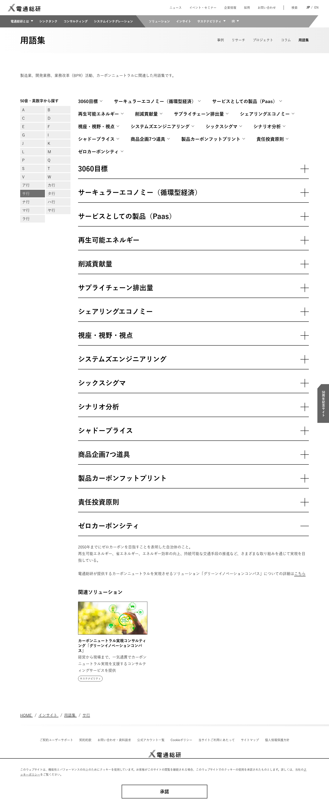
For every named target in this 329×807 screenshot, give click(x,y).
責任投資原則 (270, 139)
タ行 (51, 193)
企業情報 (230, 7)
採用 (247, 7)
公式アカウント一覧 (150, 739)
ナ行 (26, 202)
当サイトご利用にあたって (216, 739)
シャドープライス (96, 139)
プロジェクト (263, 40)
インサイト (183, 21)
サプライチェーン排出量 (199, 114)
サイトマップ (250, 739)
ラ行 (26, 219)
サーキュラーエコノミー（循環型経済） (155, 101)
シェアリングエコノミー (265, 114)
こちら (300, 574)
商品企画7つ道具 (148, 139)
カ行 (51, 185)
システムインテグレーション (113, 21)
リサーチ (238, 40)
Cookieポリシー (181, 739)
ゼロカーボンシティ (98, 151)
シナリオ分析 (267, 126)
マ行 (26, 210)
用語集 (304, 40)
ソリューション (159, 21)
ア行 (26, 185)
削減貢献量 (146, 114)
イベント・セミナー (202, 7)
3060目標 (88, 101)
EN (316, 7)
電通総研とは (20, 21)
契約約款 (85, 739)
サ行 (26, 193)
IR (233, 21)
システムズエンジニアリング (160, 126)
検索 (294, 7)
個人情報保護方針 (277, 739)
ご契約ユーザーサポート (56, 739)
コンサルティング (76, 21)
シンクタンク (48, 21)
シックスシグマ (221, 126)
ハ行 (51, 202)
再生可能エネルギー (98, 114)
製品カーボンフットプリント (210, 139)
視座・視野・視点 (96, 126)
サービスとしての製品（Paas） (244, 101)
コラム (286, 40)
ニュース (175, 7)
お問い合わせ (267, 7)
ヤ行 (51, 210)
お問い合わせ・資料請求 (114, 739)
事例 (220, 40)
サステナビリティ (209, 21)
